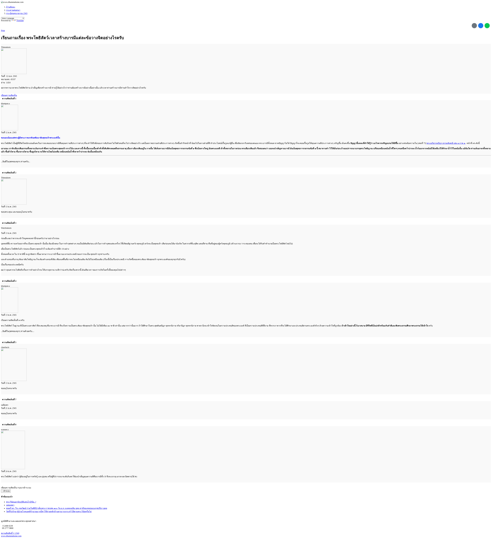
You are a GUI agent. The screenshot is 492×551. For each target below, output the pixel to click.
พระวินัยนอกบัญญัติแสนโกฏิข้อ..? (21, 502)
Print (3, 30)
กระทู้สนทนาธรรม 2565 (16, 13)
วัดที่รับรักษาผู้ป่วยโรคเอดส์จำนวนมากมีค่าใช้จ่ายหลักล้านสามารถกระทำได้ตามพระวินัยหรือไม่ (49, 511)
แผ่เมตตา (10, 505)
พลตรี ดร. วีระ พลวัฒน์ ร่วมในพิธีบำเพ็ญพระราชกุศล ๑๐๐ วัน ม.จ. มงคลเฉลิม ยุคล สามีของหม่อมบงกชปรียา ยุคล (56, 508)
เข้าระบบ (6, 491)
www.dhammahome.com (11, 536)
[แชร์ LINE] (487, 25)
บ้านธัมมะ (10, 7)
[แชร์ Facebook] (480, 25)
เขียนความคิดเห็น (9, 95)
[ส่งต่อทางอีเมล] (474, 25)
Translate (20, 20)
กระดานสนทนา (13, 10)
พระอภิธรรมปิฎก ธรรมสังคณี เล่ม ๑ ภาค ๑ (446, 143)
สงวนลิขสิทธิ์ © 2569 (10, 533)
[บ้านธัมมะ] (12, 2)
